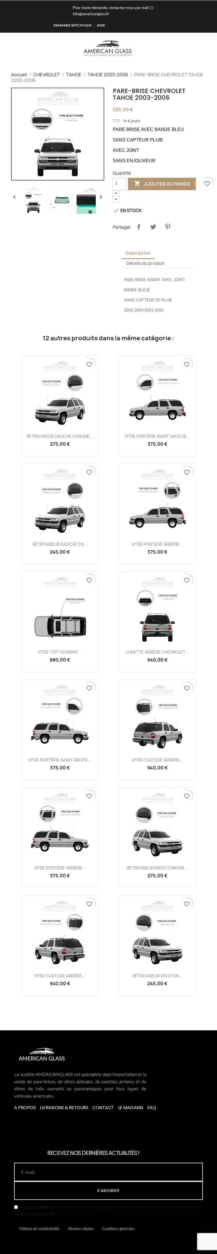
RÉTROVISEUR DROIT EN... (157, 975)
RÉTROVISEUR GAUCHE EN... (59, 544)
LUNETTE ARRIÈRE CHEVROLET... (157, 652)
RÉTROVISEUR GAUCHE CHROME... (60, 436)
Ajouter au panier (162, 183)
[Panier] (211, 47)
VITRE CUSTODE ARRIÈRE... (157, 760)
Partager (138, 226)
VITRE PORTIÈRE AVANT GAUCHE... (157, 436)
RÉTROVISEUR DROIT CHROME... (157, 868)
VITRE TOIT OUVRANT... (60, 652)
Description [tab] (138, 253)
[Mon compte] (202, 48)
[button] (193, 48)
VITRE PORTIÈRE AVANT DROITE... (59, 760)
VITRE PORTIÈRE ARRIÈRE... (157, 544)
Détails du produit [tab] (145, 263)
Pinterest (167, 226)
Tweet (153, 226)
